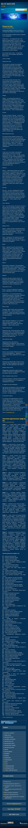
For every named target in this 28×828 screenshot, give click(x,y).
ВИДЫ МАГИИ (8, 735)
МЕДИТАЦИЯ (8, 757)
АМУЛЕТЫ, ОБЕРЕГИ (9, 733)
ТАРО (6, 764)
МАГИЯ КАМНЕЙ (8, 751)
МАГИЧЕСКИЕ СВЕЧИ (9, 743)
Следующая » (10, 723)
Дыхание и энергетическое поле (11, 794)
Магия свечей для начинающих (11, 792)
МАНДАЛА (7, 753)
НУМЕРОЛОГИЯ (9, 717)
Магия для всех (4, 823)
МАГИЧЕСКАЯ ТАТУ (9, 741)
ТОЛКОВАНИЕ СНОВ (10, 412)
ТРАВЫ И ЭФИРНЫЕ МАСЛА (11, 770)
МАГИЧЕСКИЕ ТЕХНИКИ (10, 745)
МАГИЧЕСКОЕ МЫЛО (9, 747)
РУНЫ (6, 761)
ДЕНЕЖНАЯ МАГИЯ (9, 737)
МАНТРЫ (7, 755)
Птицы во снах (7, 26)
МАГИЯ (6, 749)
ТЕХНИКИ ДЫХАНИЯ (9, 766)
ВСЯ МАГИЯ (8, 4)
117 (6, 723)
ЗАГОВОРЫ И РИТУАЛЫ (10, 739)
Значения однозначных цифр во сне (13, 420)
